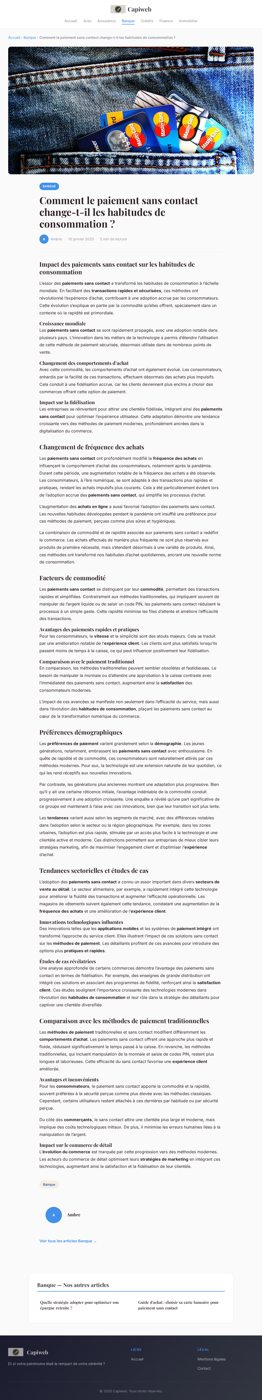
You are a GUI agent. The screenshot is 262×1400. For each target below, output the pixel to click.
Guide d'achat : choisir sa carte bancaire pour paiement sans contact (178, 1305)
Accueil (70, 20)
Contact (204, 1368)
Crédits (147, 20)
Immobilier (188, 20)
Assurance (106, 20)
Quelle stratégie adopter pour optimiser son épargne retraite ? (79, 1305)
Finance (166, 20)
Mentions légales (212, 1359)
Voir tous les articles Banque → (68, 1240)
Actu (87, 20)
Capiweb (139, 9)
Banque (128, 20)
